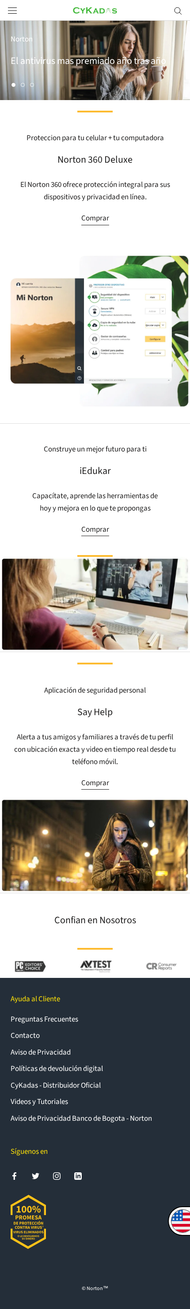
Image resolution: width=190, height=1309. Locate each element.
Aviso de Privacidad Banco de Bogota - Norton (81, 1118)
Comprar (95, 218)
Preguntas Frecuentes (44, 1019)
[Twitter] (35, 1175)
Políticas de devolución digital (57, 1068)
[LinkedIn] (78, 1175)
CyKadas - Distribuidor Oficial (56, 1085)
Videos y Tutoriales (39, 1101)
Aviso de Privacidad (41, 1052)
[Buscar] (178, 10)
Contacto (25, 1035)
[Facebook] (14, 1175)
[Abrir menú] (12, 10)
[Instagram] (57, 1175)
